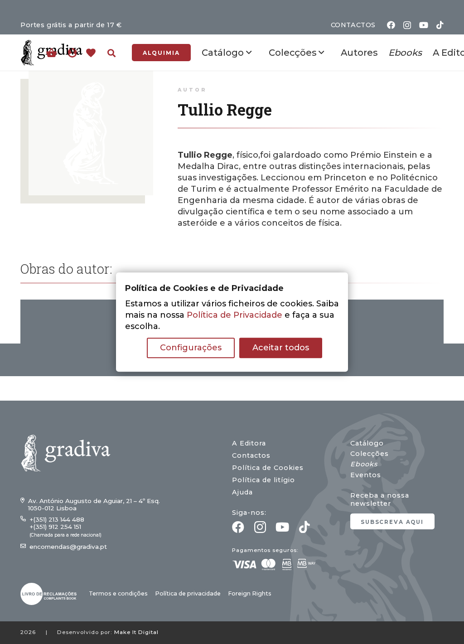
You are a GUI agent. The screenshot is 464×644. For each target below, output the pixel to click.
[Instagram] (407, 25)
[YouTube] (423, 25)
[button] (111, 53)
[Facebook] (391, 25)
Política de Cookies (268, 468)
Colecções (369, 454)
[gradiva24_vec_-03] (48, 594)
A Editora (249, 443)
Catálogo (367, 443)
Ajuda (242, 492)
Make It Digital (136, 632)
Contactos (251, 455)
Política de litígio (263, 480)
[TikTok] (440, 25)
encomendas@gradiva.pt (68, 546)
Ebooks (363, 464)
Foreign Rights (249, 593)
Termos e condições (118, 593)
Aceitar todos (280, 348)
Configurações (191, 348)
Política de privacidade (188, 593)
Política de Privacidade (234, 315)
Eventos (365, 475)
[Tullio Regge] (91, 76)
